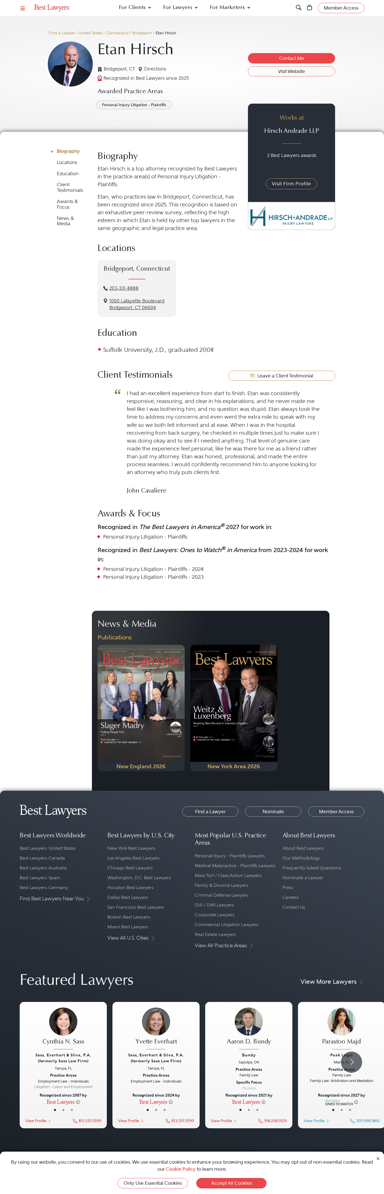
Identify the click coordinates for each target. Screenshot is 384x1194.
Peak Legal (341, 1055)
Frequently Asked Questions (312, 868)
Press (288, 887)
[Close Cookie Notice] (378, 1158)
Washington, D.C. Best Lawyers (139, 877)
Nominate (273, 811)
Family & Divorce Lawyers (221, 885)
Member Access (336, 811)
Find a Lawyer (62, 33)
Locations (67, 162)
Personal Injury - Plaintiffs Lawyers (230, 855)
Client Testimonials (70, 187)
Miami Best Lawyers (127, 926)
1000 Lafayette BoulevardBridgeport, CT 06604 (136, 304)
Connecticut (117, 33)
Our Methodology (301, 858)
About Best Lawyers (303, 848)
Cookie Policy (181, 1169)
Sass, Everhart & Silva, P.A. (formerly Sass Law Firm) (63, 1057)
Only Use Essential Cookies (153, 1183)
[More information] (78, 1102)
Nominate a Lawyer (303, 877)
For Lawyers (177, 7)
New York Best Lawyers (131, 848)
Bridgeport (142, 33)
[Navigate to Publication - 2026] (141, 708)
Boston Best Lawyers (128, 917)
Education (67, 173)
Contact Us (294, 907)
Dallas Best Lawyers (127, 897)
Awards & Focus (67, 204)
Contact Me (291, 58)
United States (90, 33)
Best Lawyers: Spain (40, 877)
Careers (291, 897)
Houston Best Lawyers (130, 887)
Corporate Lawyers (214, 914)
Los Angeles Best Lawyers (133, 858)
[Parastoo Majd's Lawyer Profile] (342, 1029)
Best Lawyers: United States (48, 848)
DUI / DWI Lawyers (214, 905)
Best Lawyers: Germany (44, 887)
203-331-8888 (124, 288)
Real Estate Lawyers (215, 934)
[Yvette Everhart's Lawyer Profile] (156, 1029)
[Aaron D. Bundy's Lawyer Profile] (249, 1029)
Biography (68, 151)
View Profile (35, 1120)
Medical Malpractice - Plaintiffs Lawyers (235, 865)
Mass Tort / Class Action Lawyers (228, 875)
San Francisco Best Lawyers (135, 907)
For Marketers (227, 7)
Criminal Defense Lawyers (222, 895)
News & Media (65, 221)
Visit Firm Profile (291, 183)
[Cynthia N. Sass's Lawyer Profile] (63, 1029)
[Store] (309, 8)
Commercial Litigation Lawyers (226, 924)
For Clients (132, 7)
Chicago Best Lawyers (130, 868)
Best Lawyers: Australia (43, 868)
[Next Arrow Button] (351, 1062)
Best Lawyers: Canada (42, 858)
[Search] (298, 8)
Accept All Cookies (231, 1183)
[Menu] (23, 8)
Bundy (249, 1055)
